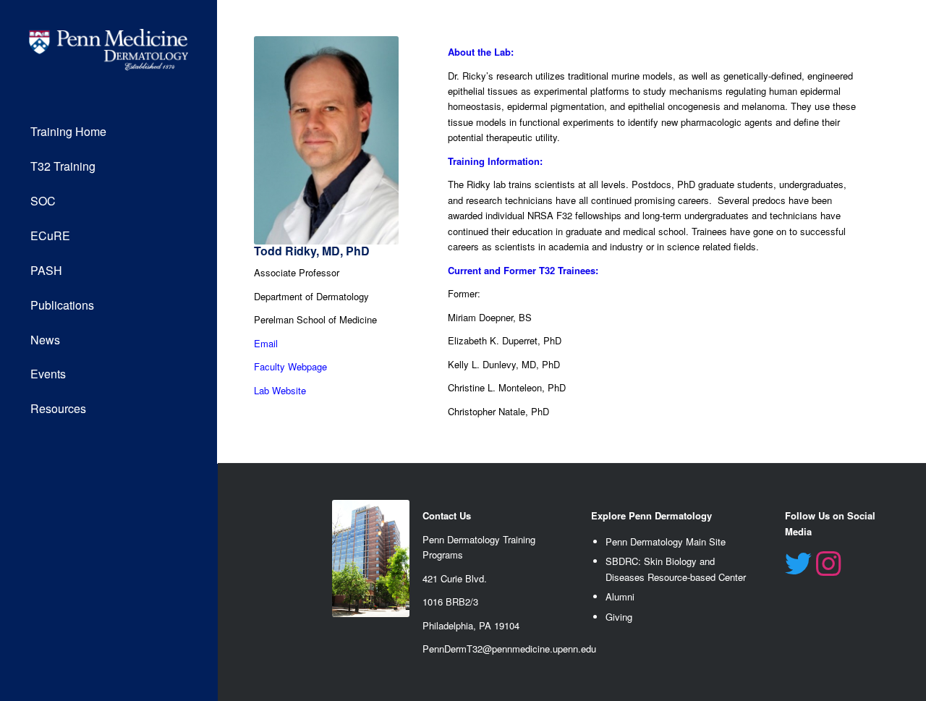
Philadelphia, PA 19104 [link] (470, 625)
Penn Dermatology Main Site (666, 541)
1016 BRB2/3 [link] (450, 601)
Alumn (619, 596)
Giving (619, 617)
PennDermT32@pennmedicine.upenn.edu (509, 648)
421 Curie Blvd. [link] (454, 578)
